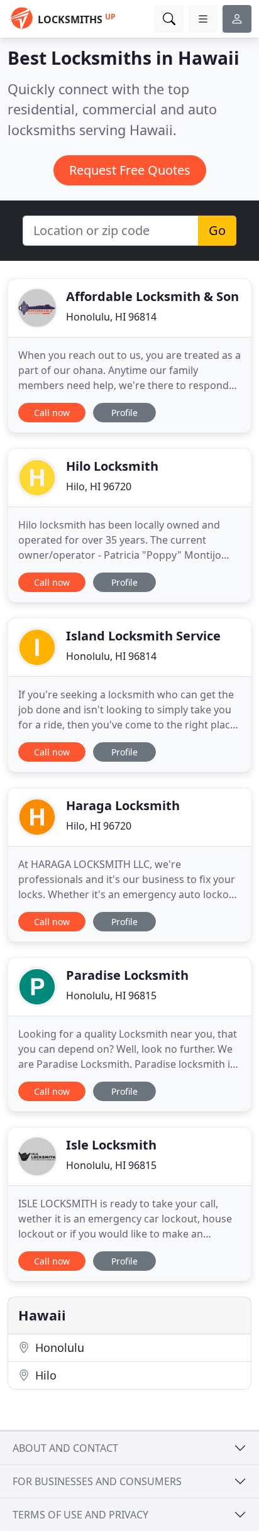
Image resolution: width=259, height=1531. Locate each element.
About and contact (65, 1448)
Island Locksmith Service (143, 635)
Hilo (44, 1375)
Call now (52, 413)
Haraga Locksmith (123, 805)
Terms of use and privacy (80, 1515)
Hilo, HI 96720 (98, 486)
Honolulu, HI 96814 (111, 317)
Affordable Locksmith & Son (152, 296)
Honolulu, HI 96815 (111, 995)
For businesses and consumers (97, 1481)
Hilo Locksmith (112, 466)
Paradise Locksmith (127, 975)
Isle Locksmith (111, 1144)
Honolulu (58, 1347)
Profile (124, 413)
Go (217, 230)
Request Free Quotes (129, 170)
